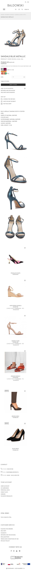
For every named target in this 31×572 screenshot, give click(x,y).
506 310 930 (10, 469)
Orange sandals (15, 376)
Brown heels (15, 416)
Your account (6, 482)
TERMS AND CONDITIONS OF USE (10, 539)
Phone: (5, 469)
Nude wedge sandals (15, 305)
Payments (3, 533)
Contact (4, 464)
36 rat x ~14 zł (10, 70)
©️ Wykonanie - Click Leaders (14, 568)
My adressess (5, 488)
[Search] (22, 9)
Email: (4, 472)
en (28, 2)
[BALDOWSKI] (15, 5)
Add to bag (13, 84)
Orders (3, 494)
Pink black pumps (15, 273)
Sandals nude (15, 341)
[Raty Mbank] (5, 73)
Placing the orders (7, 529)
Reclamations (5, 537)
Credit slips (4, 492)
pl (25, 2)
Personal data (5, 490)
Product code (6, 59)
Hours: (5, 475)
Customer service (8, 525)
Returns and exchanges (8, 535)
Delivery (3, 531)
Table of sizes (5, 81)
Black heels (15, 448)
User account (5, 486)
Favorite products (6, 496)
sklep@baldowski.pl (12, 472)
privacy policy (5, 541)
